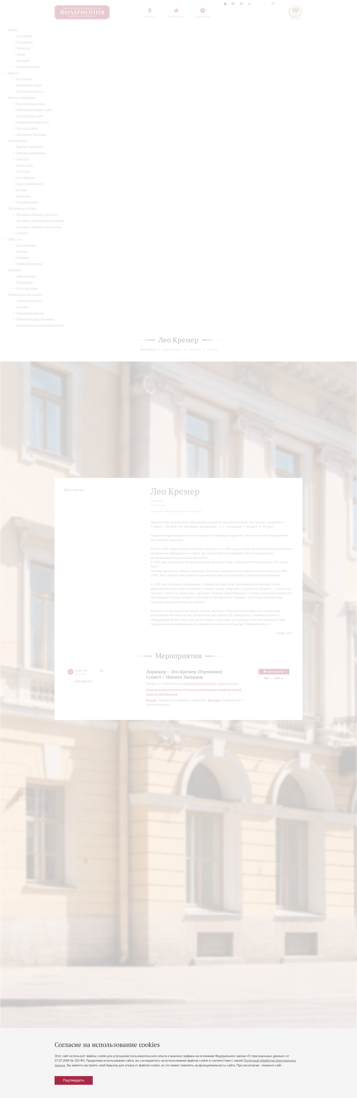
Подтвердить (73, 1080)
